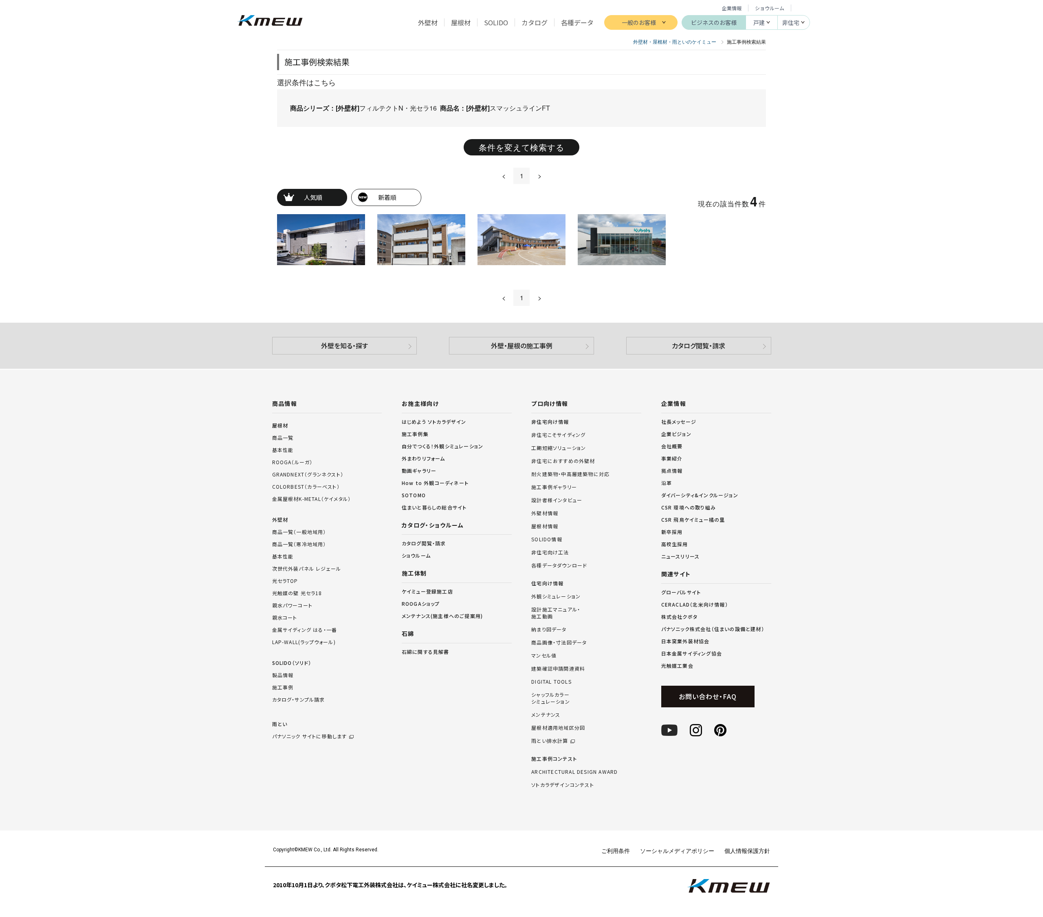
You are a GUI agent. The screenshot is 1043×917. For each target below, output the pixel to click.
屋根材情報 (544, 526)
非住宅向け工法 (550, 552)
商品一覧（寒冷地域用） (299, 543)
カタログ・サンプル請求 (298, 699)
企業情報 (732, 7)
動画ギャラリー (419, 470)
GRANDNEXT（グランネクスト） (308, 474)
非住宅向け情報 (550, 422)
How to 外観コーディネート (435, 482)
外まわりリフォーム (423, 458)
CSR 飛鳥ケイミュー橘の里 (693, 519)
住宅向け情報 (547, 583)
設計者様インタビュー (556, 500)
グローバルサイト (681, 592)
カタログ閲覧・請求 (698, 345)
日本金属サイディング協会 (691, 653)
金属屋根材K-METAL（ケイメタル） (311, 498)
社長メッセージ (678, 421)
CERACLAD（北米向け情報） (694, 604)
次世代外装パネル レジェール (306, 568)
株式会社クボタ (679, 616)
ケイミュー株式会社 (270, 21)
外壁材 (280, 519)
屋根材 (280, 425)
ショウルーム (769, 7)
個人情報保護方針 (747, 850)
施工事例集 (415, 433)
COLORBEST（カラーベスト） (306, 486)
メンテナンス (545, 714)
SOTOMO (414, 495)
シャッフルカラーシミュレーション (550, 698)
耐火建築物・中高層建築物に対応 (570, 474)
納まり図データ (548, 629)
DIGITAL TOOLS (551, 681)
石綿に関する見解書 (425, 651)
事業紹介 (672, 458)
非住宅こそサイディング (558, 435)
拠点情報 (672, 470)
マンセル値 (544, 655)
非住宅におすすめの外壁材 (563, 461)
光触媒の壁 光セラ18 (297, 592)
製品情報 (283, 674)
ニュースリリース (680, 556)
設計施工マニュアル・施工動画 (555, 613)
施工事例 (283, 687)
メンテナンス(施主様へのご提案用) (442, 615)
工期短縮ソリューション (558, 448)
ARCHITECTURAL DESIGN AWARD (574, 772)
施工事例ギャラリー (554, 487)
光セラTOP (285, 580)
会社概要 (672, 446)
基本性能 (283, 449)
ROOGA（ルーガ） (292, 461)
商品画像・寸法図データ (559, 642)
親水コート (284, 617)
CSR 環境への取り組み (688, 507)
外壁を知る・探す (344, 345)
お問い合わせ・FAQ (707, 696)
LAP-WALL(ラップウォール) (304, 641)
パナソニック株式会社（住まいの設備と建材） (712, 628)
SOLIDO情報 (546, 539)
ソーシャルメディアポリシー (677, 850)
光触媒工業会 (677, 665)
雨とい (309, 730)
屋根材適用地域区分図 (558, 727)
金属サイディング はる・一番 (304, 629)
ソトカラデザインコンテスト (562, 785)
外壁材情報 (544, 513)
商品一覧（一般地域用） (299, 531)
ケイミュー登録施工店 (427, 591)
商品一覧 (283, 437)
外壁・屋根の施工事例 (521, 345)
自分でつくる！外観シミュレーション (442, 446)
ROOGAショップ (421, 603)
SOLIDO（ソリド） (292, 662)
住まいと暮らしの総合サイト (434, 507)
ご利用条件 (615, 850)
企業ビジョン (676, 433)
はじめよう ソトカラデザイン (434, 421)
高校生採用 (674, 543)
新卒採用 (672, 531)
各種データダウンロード (559, 565)
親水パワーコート (292, 605)
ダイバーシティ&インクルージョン (699, 495)
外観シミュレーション (556, 596)
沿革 (666, 482)
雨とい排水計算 (549, 741)
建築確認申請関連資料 (558, 668)
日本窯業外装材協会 (685, 641)
